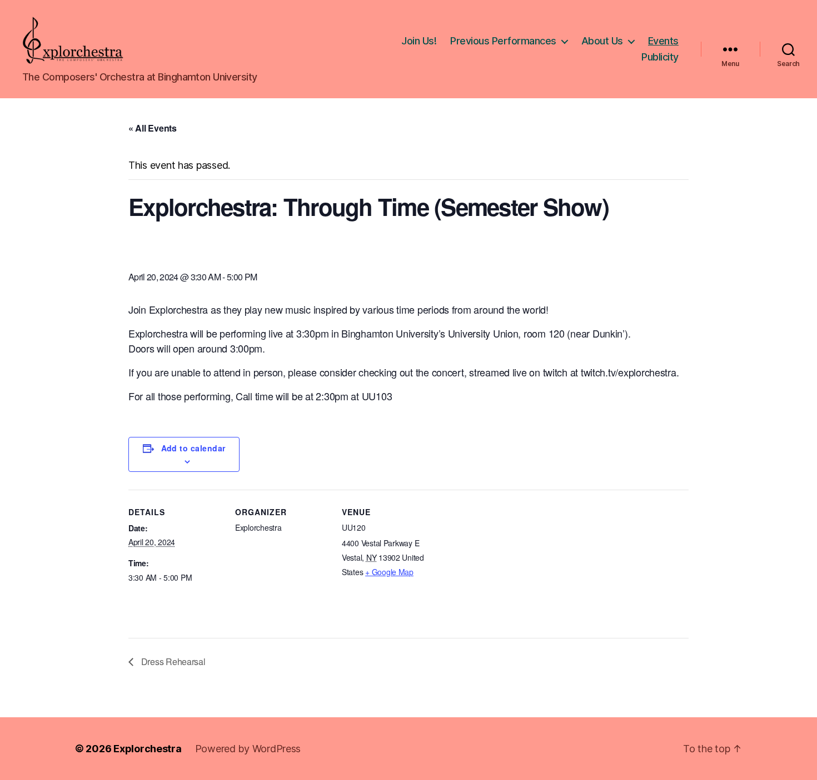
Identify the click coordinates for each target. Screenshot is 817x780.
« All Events (152, 128)
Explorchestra (147, 748)
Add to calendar (193, 448)
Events (663, 41)
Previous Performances (503, 41)
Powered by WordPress (248, 748)
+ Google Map (389, 571)
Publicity (660, 57)
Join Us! (418, 41)
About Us (602, 41)
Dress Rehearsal (172, 661)
